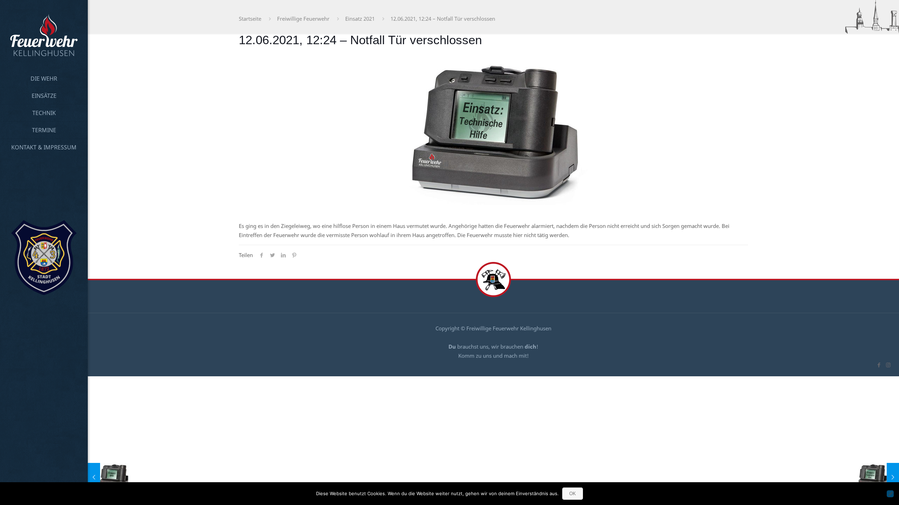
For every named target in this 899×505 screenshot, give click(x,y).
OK (572, 493)
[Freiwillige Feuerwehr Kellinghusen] (44, 35)
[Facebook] (878, 364)
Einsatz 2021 (360, 18)
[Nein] (890, 493)
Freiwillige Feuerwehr (303, 18)
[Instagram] (888, 364)
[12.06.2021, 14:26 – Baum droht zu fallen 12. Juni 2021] (879, 477)
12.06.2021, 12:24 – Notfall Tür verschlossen (443, 18)
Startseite (250, 18)
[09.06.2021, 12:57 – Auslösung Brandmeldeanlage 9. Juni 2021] (108, 477)
